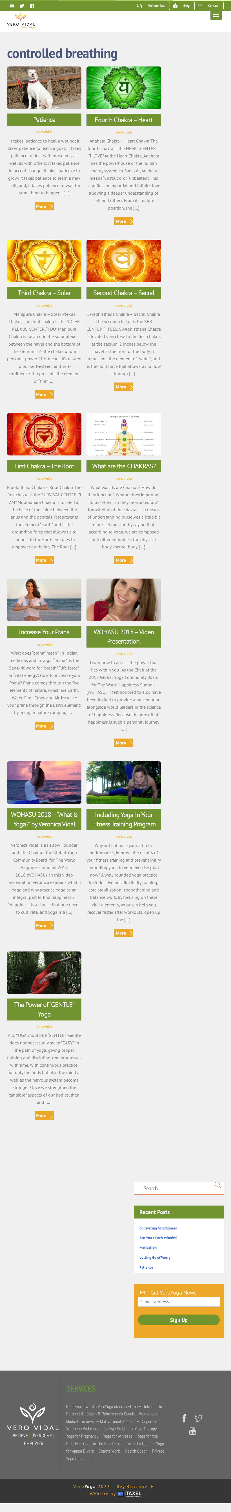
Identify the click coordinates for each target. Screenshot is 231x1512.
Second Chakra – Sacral (123, 292)
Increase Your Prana (44, 632)
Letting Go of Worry (154, 1257)
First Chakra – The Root (44, 466)
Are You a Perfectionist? (158, 1237)
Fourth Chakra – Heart (124, 119)
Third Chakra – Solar (44, 292)
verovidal (44, 131)
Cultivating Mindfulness (158, 1228)
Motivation (148, 1247)
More (41, 206)
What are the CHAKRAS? (124, 466)
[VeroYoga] (21, 26)
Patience (44, 119)
